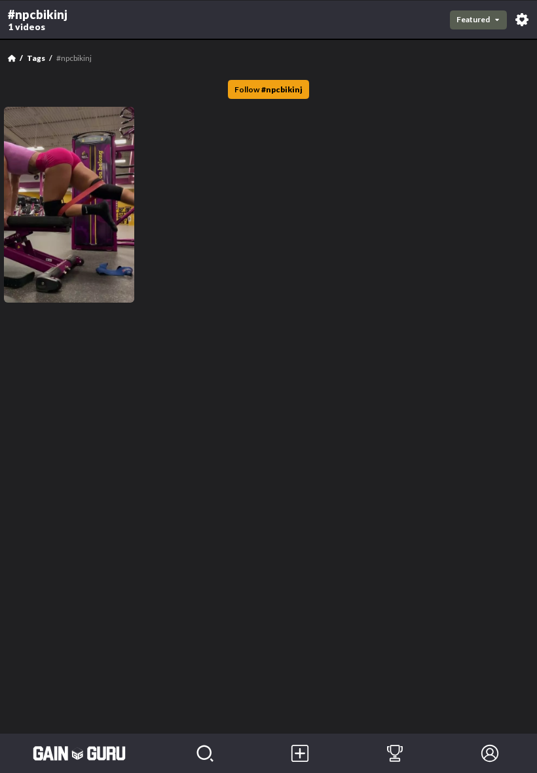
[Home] (12, 58)
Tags (36, 58)
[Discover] (205, 753)
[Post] (300, 753)
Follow (268, 89)
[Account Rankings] (395, 753)
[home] (79, 753)
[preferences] (522, 19)
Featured (473, 19)
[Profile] (489, 753)
